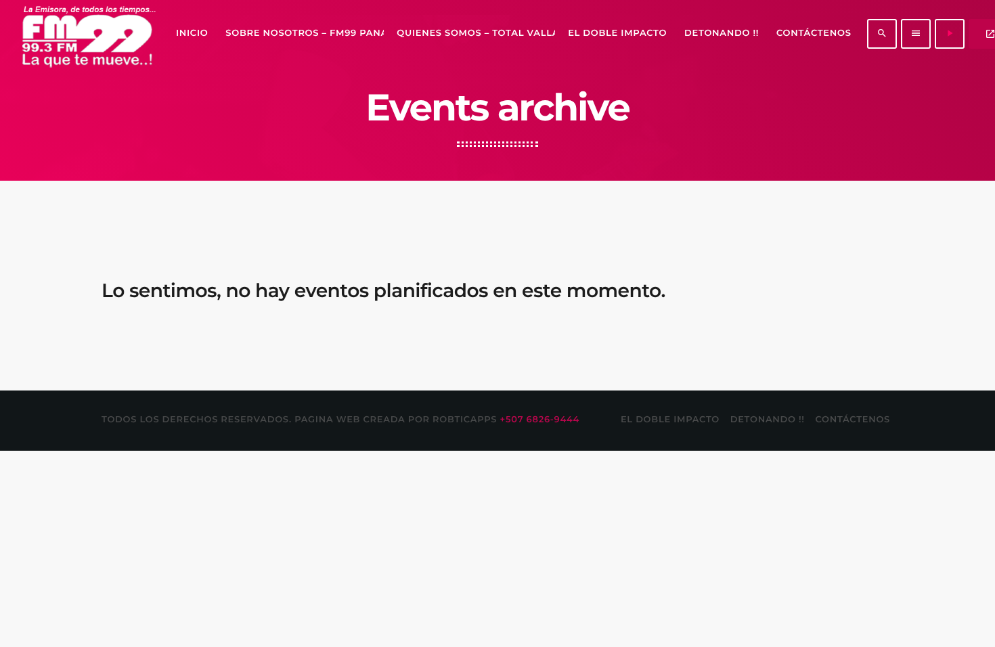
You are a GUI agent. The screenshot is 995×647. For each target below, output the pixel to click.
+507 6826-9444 (540, 419)
